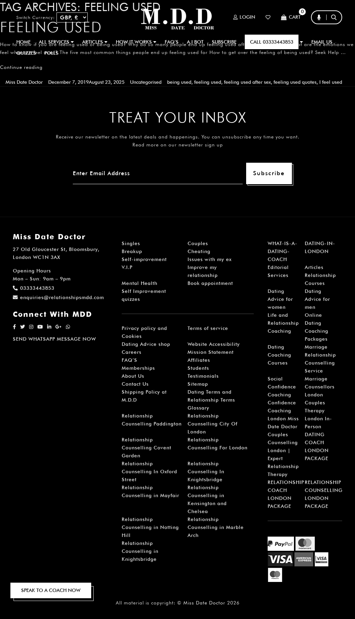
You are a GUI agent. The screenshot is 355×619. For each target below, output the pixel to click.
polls (51, 53)
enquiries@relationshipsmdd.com (62, 297)
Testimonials (203, 376)
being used (179, 82)
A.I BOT (195, 42)
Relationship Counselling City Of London (212, 423)
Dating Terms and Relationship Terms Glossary (211, 400)
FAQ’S (172, 42)
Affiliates (199, 360)
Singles (131, 243)
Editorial (278, 267)
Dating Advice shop (146, 344)
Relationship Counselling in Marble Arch (216, 527)
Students (198, 368)
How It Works (134, 42)
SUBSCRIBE (224, 42)
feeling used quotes (295, 82)
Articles (314, 267)
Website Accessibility (214, 344)
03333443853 (37, 288)
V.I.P (127, 267)
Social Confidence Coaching (282, 386)
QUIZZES (26, 53)
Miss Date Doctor (24, 82)
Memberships (138, 368)
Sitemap (198, 384)
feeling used (207, 82)
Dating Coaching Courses (279, 355)
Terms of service (208, 328)
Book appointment (210, 283)
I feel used (330, 82)
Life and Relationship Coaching (283, 323)
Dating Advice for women (280, 299)
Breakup (132, 251)
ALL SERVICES (55, 42)
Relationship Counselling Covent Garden (146, 447)
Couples (198, 243)
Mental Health (139, 283)
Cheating (199, 251)
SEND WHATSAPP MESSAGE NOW (54, 339)
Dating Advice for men (317, 299)
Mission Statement (211, 352)
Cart (295, 17)
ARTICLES (93, 42)
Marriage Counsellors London (320, 386)
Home (23, 42)
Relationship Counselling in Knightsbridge (140, 551)
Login (247, 17)
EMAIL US (321, 42)
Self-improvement (144, 259)
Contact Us (135, 384)
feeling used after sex (247, 82)
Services (278, 275)
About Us (133, 376)
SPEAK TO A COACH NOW (50, 590)
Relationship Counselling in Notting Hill (150, 527)
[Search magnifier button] (336, 31)
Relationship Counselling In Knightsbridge (206, 471)
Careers (131, 352)
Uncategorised (146, 82)
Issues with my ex (210, 259)
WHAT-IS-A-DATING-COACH (282, 251)
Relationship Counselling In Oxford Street (149, 471)
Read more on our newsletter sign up (177, 144)
